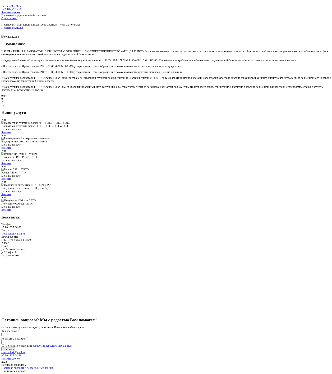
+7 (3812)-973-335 (11, 9)
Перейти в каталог (12, 27)
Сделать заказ (9, 18)
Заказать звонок (10, 12)
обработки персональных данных (52, 345)
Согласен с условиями (39, 345)
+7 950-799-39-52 (11, 5)
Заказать (6, 132)
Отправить (8, 349)
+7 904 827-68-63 (11, 355)
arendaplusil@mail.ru (13, 233)
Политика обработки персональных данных (27, 367)
